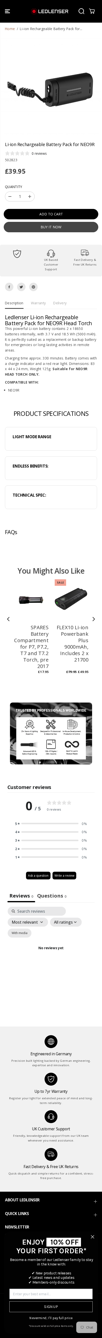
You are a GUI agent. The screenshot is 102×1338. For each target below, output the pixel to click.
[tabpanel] (51, 953)
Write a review (64, 875)
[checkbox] (19, 933)
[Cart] (92, 11)
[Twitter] (21, 287)
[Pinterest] (33, 287)
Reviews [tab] (21, 895)
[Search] (81, 11)
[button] (8, 11)
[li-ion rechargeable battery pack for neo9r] (51, 85)
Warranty (38, 303)
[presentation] (8, 619)
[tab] (51, 896)
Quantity (13, 186)
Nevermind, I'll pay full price (50, 1318)
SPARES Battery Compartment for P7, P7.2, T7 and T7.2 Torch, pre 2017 (31, 646)
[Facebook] (9, 287)
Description (14, 303)
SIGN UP (51, 1306)
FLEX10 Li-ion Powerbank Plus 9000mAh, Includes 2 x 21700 (72, 643)
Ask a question (38, 875)
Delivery (60, 303)
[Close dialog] (92, 1236)
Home (10, 28)
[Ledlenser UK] (49, 11)
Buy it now (51, 227)
